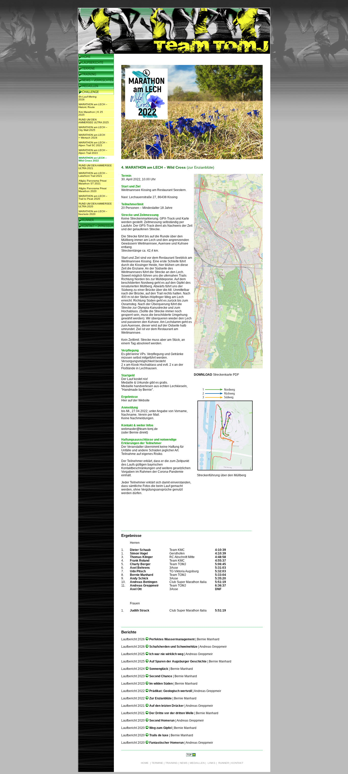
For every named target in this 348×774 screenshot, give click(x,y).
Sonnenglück (159, 669)
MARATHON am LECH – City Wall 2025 (92, 128)
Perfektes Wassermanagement (172, 639)
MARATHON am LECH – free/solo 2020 (92, 212)
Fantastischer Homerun (166, 742)
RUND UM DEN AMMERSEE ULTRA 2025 (93, 121)
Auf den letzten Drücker (166, 706)
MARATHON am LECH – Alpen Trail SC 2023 (92, 144)
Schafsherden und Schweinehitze (173, 646)
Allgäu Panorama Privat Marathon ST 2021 (92, 182)
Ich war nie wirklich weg (166, 654)
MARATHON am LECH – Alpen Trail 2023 (92, 151)
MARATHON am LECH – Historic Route (92, 105)
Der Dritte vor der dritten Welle (171, 713)
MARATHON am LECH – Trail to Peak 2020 (92, 197)
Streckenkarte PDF (225, 374)
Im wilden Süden (161, 683)
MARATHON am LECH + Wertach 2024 (91, 136)
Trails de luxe (159, 735)
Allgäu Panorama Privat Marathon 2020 (92, 190)
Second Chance (161, 676)
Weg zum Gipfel (160, 728)
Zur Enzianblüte (160, 698)
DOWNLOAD (203, 374)
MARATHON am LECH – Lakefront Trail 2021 (92, 174)
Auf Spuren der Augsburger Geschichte (178, 661)
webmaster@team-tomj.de (139, 429)
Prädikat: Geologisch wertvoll (170, 691)
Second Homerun (162, 720)
